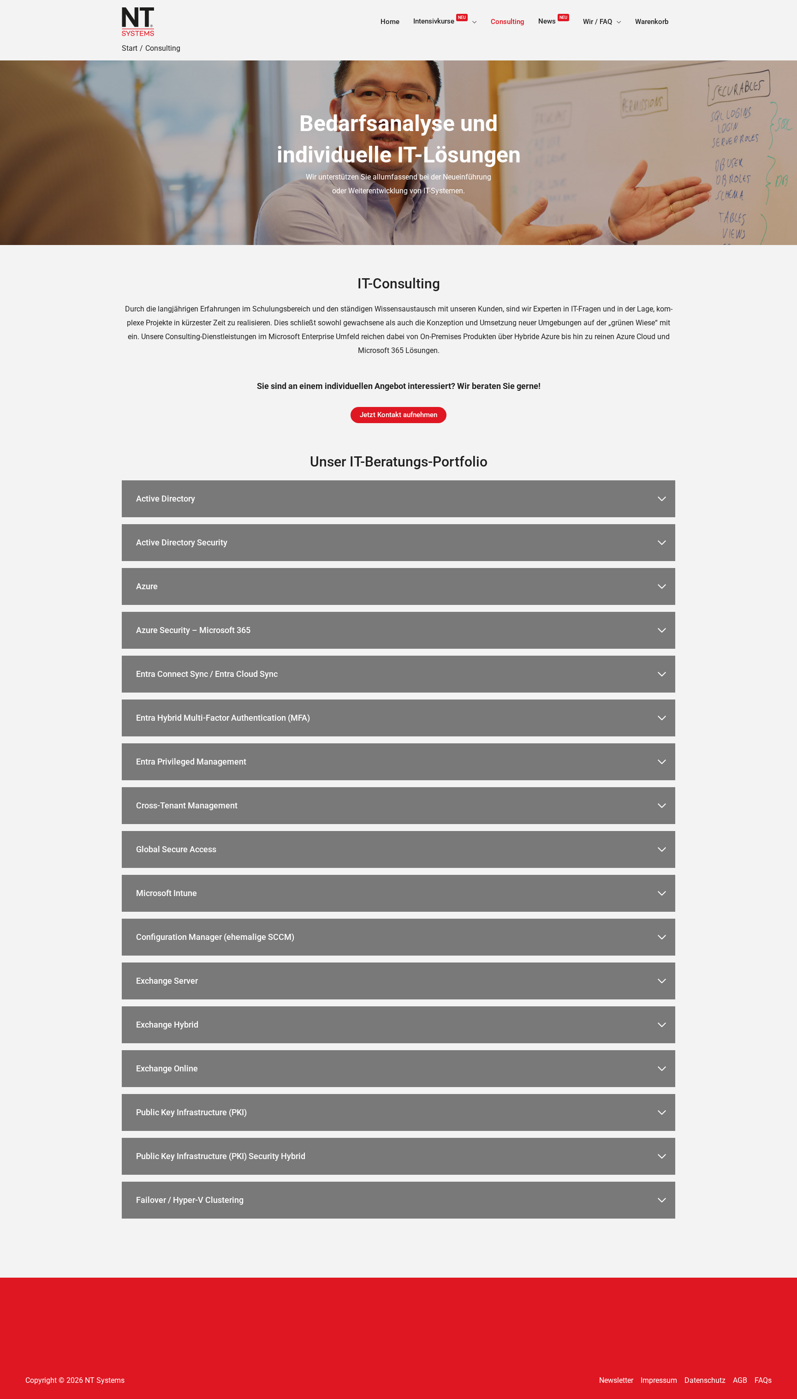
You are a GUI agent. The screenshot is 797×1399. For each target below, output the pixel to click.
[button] (472, 21)
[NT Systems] (138, 21)
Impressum (659, 1380)
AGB (740, 1380)
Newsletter (616, 1380)
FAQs (763, 1380)
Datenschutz (705, 1380)
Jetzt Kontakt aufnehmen (398, 415)
